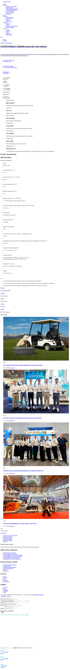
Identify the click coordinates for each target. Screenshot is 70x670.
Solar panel (8, 13)
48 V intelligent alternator (11, 10)
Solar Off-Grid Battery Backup (10, 564)
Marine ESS (6, 571)
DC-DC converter (10, 11)
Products (5, 40)
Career (7, 25)
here (27, 614)
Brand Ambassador (10, 27)
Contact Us (5, 22)
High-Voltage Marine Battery (12, 9)
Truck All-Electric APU (8, 568)
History (7, 20)
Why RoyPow (9, 18)
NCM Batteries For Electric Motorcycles (12, 559)
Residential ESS (6, 566)
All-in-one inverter (10, 12)
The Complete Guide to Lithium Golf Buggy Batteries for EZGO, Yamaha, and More (23, 365)
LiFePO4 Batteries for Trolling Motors (11, 557)
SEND (2, 612)
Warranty (8, 31)
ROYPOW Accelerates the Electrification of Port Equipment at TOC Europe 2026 (22, 418)
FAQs (7, 32)
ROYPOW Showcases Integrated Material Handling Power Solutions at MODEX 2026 (23, 470)
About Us (5, 16)
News (4, 15)
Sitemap (9, 596)
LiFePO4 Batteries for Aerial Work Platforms (13, 555)
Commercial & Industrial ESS (9, 567)
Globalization (9, 21)
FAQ (4, 579)
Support (7, 29)
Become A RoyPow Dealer (12, 26)
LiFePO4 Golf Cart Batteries (9, 552)
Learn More (12, 367)
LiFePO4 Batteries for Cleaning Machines (12, 556)
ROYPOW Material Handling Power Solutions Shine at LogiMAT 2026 (19, 523)
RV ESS (5, 569)
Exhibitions (5, 590)
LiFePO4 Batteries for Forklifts (10, 554)
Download (8, 33)
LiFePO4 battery (9, 7)
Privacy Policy (9, 34)
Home (4, 4)
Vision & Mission (10, 17)
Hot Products (3, 596)
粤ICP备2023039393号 (38, 594)
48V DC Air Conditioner (11, 6)
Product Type (3, 605)
